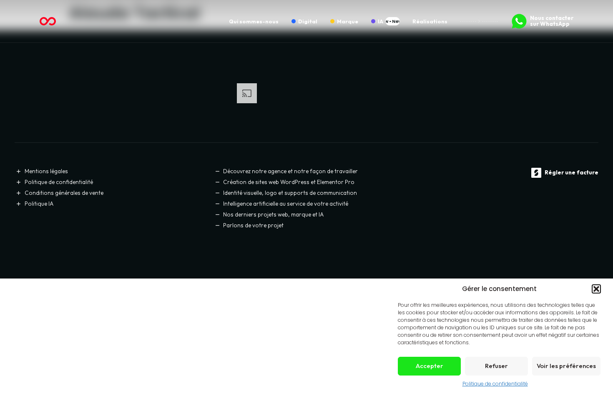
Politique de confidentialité (495, 383)
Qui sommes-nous (254, 21)
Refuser (496, 366)
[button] (596, 289)
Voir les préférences (566, 366)
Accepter (429, 366)
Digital (307, 21)
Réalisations (429, 21)
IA (380, 21)
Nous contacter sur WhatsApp (551, 20)
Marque (347, 21)
